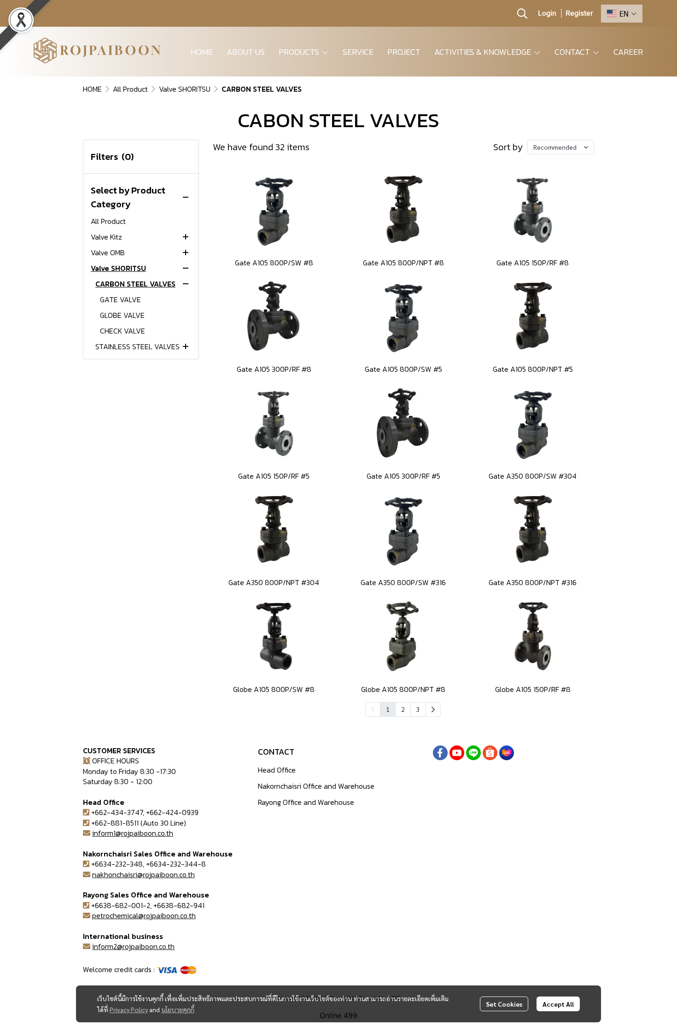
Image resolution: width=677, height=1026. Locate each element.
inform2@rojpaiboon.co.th (133, 946)
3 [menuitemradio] (418, 709)
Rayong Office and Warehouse (306, 802)
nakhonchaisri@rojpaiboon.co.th (143, 874)
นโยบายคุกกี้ (177, 1009)
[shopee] (490, 752)
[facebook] (440, 752)
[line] (473, 752)
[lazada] (506, 752)
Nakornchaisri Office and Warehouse (316, 785)
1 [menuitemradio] (388, 709)
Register (579, 13)
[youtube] (456, 752)
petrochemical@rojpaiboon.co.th (144, 915)
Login (547, 13)
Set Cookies (504, 1004)
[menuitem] (433, 709)
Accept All (558, 1004)
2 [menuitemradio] (403, 709)
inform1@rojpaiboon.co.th (132, 832)
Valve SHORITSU (184, 88)
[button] (522, 13)
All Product (130, 88)
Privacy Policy (129, 1009)
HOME (92, 88)
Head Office (277, 769)
